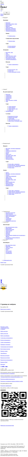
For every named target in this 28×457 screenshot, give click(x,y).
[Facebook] (5, 366)
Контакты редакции (5, 355)
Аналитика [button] (5, 222)
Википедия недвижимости (6, 360)
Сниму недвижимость (5, 342)
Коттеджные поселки (5, 349)
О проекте (3, 329)
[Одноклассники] (7, 366)
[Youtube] (6, 366)
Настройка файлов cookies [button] (6, 383)
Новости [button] (5, 240)
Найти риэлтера (4, 331)
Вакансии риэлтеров (5, 357)
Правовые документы (5, 344)
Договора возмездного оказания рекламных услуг (12, 376)
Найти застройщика (5, 335)
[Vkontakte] (4, 366)
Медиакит (3, 364)
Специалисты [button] (6, 211)
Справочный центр (7, 260)
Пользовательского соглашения (7, 373)
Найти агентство (4, 333)
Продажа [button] (5, 17)
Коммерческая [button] (6, 143)
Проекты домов (4, 351)
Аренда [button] (4, 89)
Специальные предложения (7, 346)
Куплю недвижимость (5, 340)
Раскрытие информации (6, 385)
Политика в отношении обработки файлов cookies (12, 381)
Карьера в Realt (4, 362)
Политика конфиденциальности (8, 379)
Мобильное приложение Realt (7, 425)
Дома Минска (4, 353)
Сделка (3, 262)
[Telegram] (2, 366)
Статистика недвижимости (7, 337)
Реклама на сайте (4, 326)
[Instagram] (1, 366)
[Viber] (3, 366)
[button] (14, 5)
